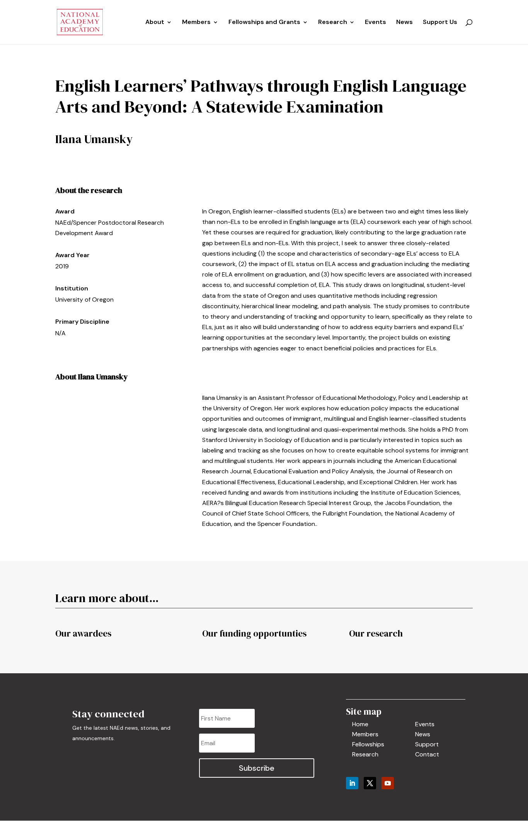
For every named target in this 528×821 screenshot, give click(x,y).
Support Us (440, 22)
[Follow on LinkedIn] (352, 783)
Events (375, 22)
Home (360, 724)
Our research (376, 633)
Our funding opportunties (254, 633)
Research (365, 754)
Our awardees (83, 633)
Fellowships (368, 744)
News (404, 22)
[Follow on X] (370, 783)
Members (196, 22)
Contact (427, 754)
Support (427, 744)
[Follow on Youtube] (388, 783)
